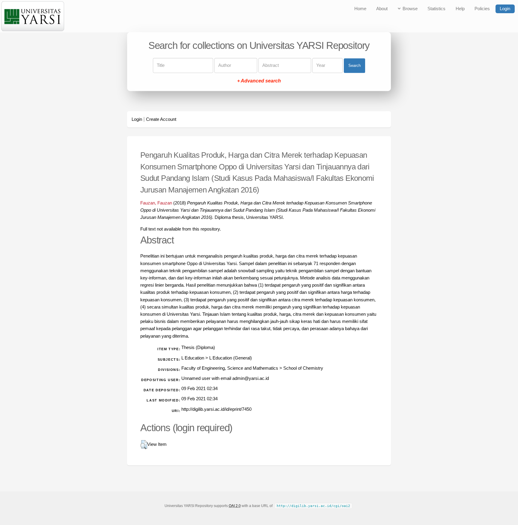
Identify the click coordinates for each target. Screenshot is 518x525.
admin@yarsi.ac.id (250, 378)
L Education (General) (230, 358)
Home (360, 8)
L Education (192, 358)
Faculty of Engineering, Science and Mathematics (229, 368)
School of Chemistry (303, 368)
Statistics (436, 8)
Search (354, 65)
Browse (410, 8)
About (382, 8)
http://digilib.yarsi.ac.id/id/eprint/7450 (216, 409)
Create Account (161, 119)
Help (460, 8)
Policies (482, 8)
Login (505, 8)
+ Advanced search (259, 81)
